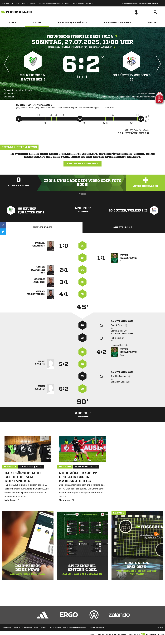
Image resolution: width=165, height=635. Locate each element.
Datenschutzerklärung (23, 627)
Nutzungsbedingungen (43, 627)
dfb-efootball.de (29, 3)
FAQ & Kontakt (78, 3)
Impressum (6, 627)
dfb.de (18, 3)
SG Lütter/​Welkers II (131, 77)
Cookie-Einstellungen (97, 627)
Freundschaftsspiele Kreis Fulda (80, 36)
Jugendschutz (60, 627)
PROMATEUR (8, 3)
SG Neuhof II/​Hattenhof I (32, 77)
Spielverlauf (42, 227)
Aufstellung (122, 227)
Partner (66, 3)
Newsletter (90, 3)
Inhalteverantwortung (77, 627)
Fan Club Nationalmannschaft (49, 3)
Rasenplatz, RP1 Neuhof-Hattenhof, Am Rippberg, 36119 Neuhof (80, 47)
